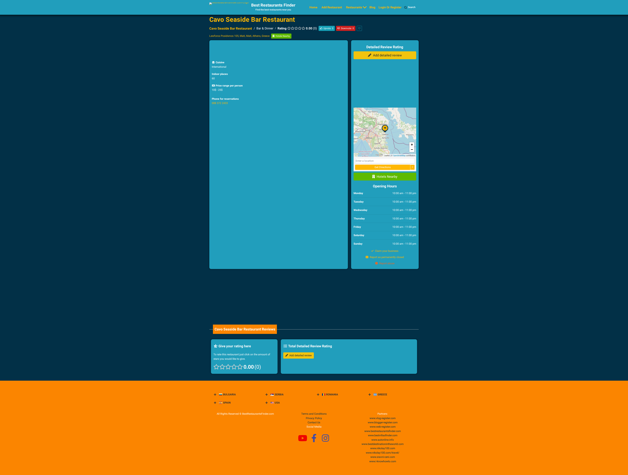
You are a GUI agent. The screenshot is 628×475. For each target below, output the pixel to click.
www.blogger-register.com (383, 422)
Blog (372, 7)
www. (382, 439)
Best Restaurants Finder (273, 5)
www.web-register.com (383, 426)
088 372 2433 (220, 103)
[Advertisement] (278, 50)
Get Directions (383, 167)
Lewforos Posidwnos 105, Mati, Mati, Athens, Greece (239, 35)
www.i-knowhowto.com (382, 461)
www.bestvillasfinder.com (382, 435)
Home (313, 7)
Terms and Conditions (314, 413)
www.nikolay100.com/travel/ (382, 452)
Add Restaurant (332, 7)
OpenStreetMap (399, 155)
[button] (411, 144)
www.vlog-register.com (383, 418)
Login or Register (390, 7)
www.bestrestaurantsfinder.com (382, 431)
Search (411, 7)
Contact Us (314, 422)
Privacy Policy (314, 418)
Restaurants (354, 7)
